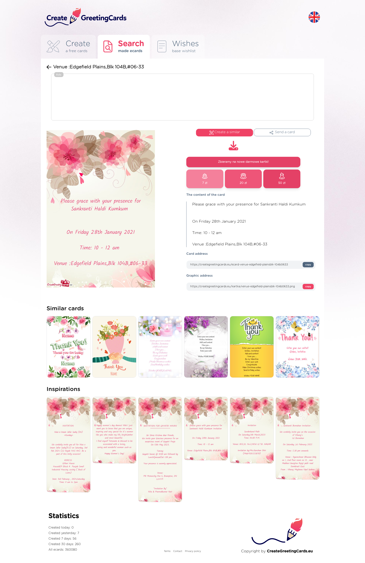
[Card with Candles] (161, 347)
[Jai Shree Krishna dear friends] (161, 450)
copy (308, 265)
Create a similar (227, 132)
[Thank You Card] (253, 347)
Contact (177, 551)
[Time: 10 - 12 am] (207, 429)
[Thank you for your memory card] (69, 347)
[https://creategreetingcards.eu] (173, 17)
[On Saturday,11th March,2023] (253, 430)
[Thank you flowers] (115, 347)
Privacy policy (193, 551)
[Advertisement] (182, 97)
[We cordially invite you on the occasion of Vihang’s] (298, 438)
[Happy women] (115, 430)
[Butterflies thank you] (298, 347)
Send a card (285, 132)
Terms (167, 551)
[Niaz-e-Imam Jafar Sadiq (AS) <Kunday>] (69, 445)
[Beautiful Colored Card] (207, 347)
